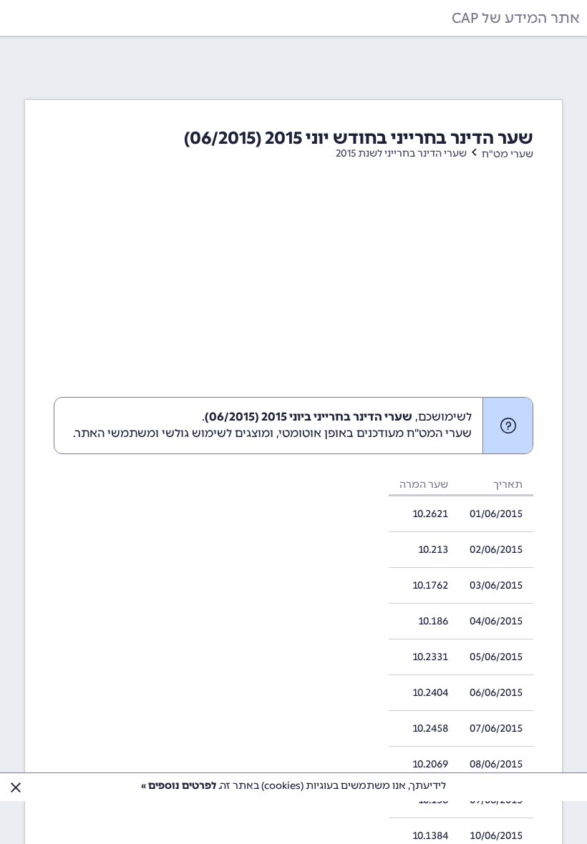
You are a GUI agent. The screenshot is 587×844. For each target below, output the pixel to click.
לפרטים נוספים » (178, 786)
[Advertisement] (293, 290)
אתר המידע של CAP (516, 17)
